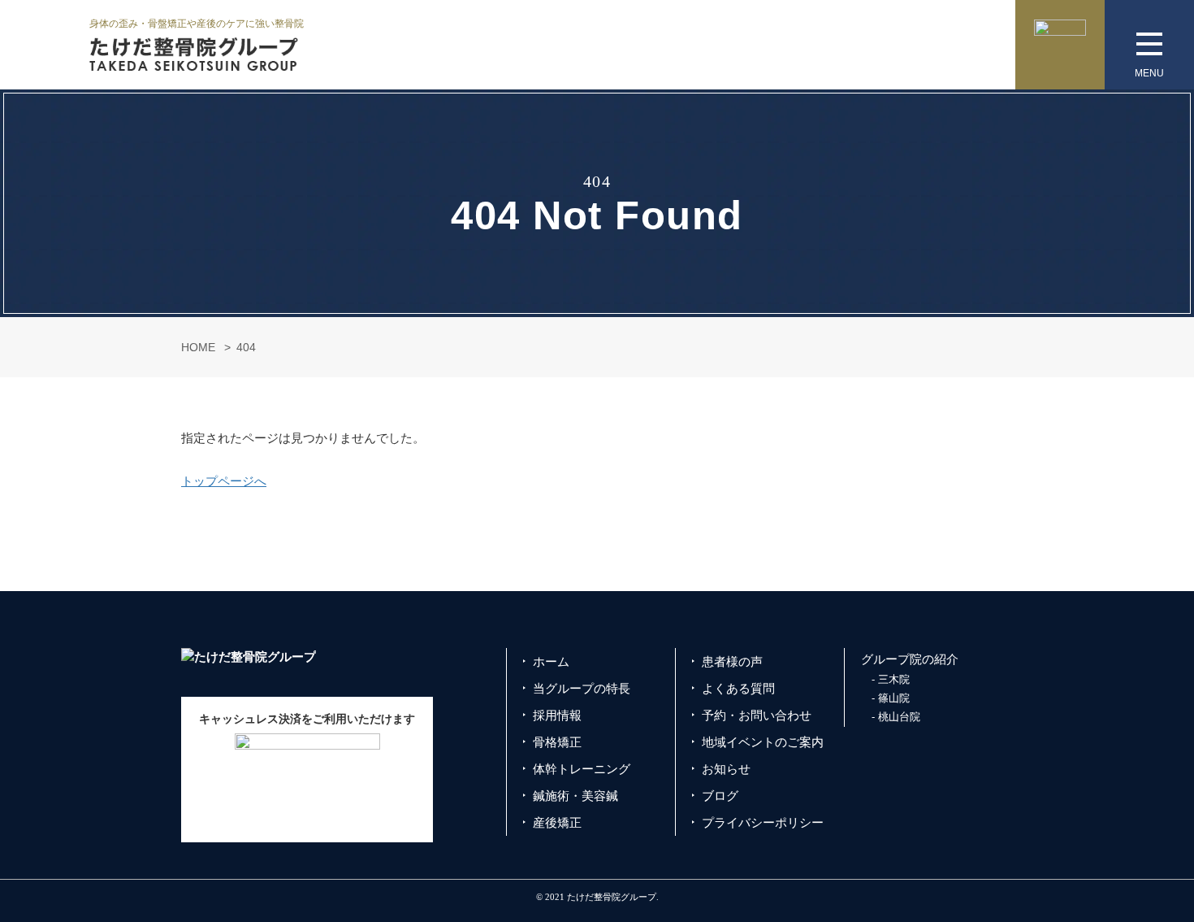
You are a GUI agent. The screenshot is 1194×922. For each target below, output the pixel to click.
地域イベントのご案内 (763, 742)
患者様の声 (732, 661)
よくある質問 (738, 688)
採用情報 (557, 715)
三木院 (894, 679)
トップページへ (223, 481)
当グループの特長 (581, 688)
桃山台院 (899, 717)
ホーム (551, 661)
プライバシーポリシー (763, 822)
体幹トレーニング (581, 769)
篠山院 (894, 698)
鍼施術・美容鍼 (575, 795)
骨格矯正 (557, 742)
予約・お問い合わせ (756, 715)
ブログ (720, 795)
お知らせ (726, 769)
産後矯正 (557, 822)
